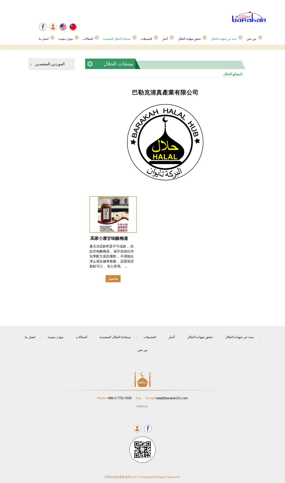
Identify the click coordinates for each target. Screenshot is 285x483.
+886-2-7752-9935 (114, 398)
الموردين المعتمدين (50, 64)
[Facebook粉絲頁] (43, 27)
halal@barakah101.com (167, 398)
